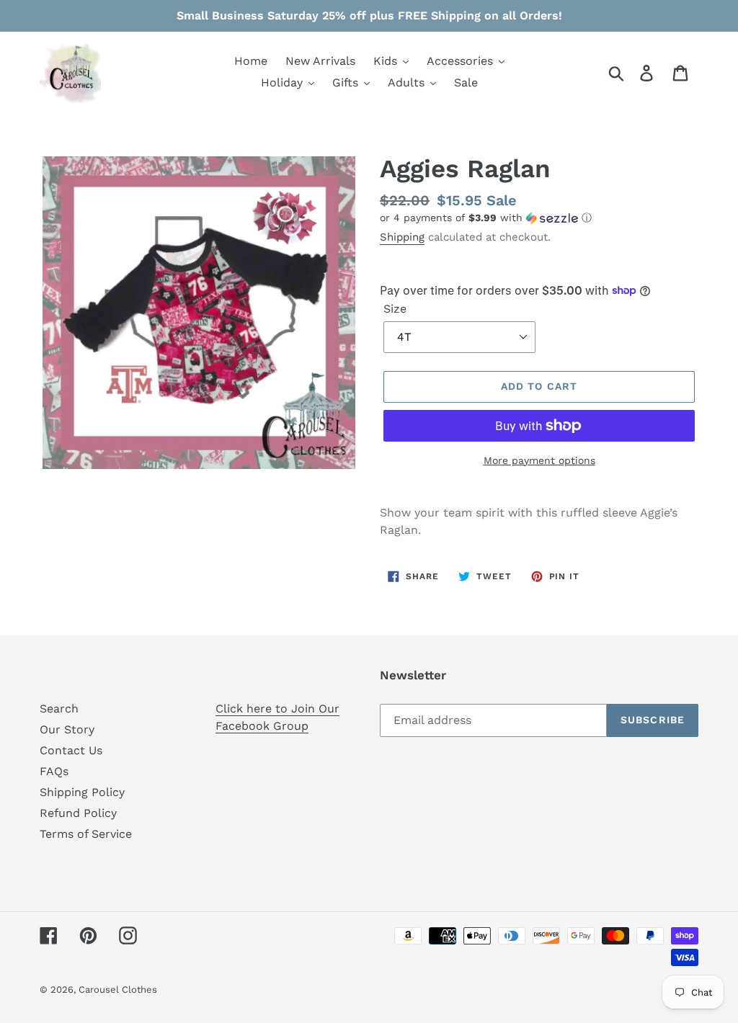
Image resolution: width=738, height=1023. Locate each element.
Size (394, 309)
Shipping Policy (82, 792)
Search (59, 708)
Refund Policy (78, 813)
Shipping (402, 237)
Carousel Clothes (118, 989)
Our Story (67, 729)
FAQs (54, 771)
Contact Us (71, 750)
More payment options (539, 460)
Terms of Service (86, 834)
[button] (539, 218)
